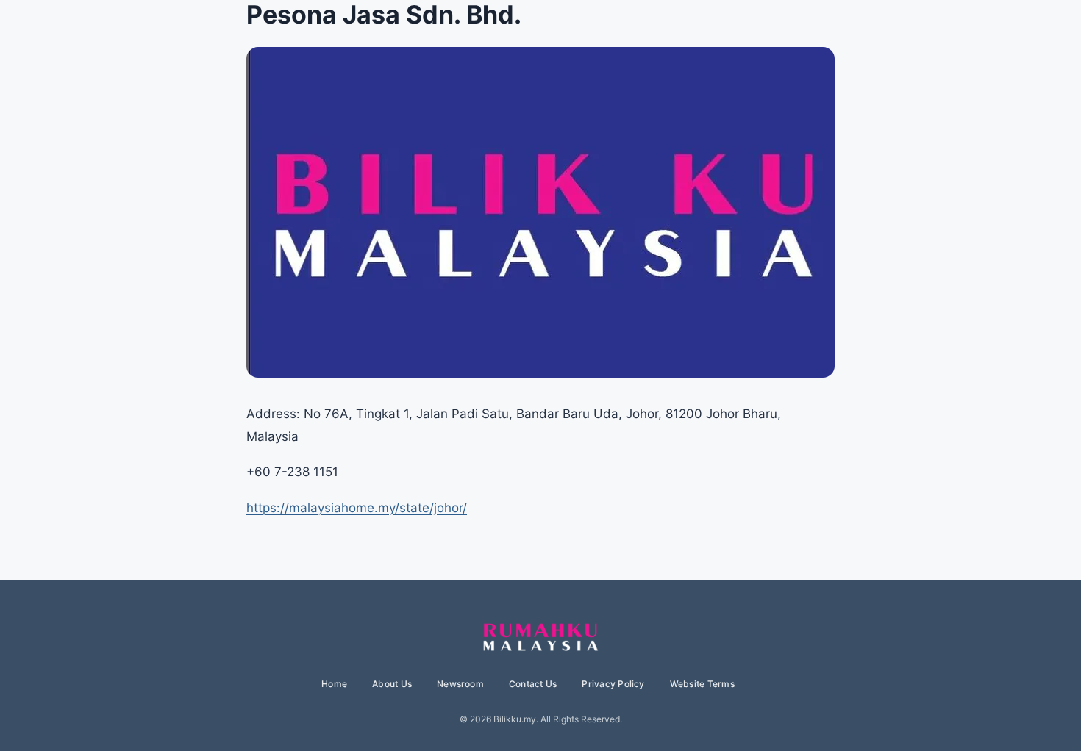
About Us (392, 683)
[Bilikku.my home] (540, 638)
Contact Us (533, 683)
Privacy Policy (613, 683)
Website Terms (702, 683)
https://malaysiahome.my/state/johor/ (356, 507)
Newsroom (460, 683)
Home (334, 683)
